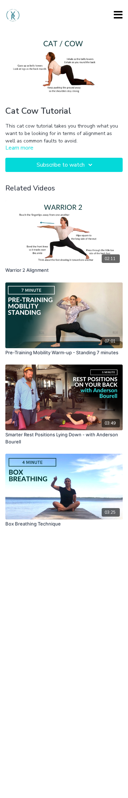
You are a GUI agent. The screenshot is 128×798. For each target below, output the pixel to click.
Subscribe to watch (61, 165)
